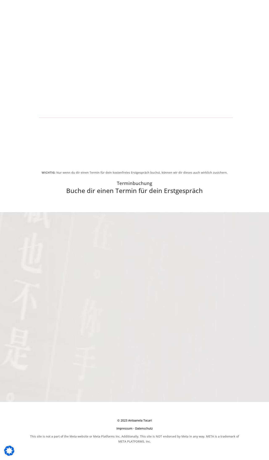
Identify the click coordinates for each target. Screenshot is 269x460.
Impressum (124, 428)
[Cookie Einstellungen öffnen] (9, 455)
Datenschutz (144, 428)
